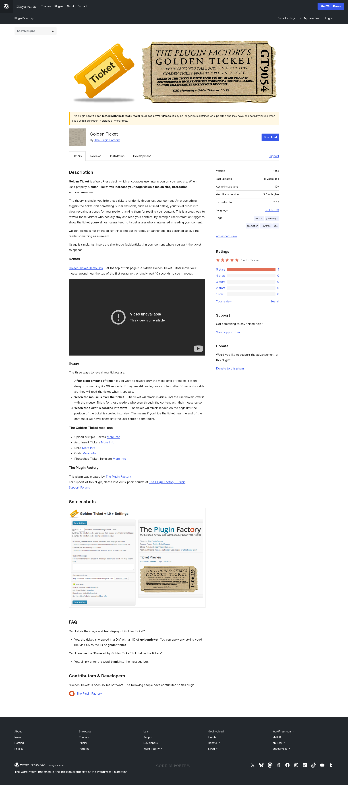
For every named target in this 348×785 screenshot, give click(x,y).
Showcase (85, 731)
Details (77, 156)
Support (274, 156)
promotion (252, 226)
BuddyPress (281, 748)
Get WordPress (331, 6)
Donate (214, 742)
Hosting (19, 742)
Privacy (18, 748)
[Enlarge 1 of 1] (200, 513)
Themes (84, 737)
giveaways (272, 218)
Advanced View (226, 236)
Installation (117, 156)
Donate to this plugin (230, 368)
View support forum (229, 332)
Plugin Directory (24, 18)
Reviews (96, 156)
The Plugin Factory (107, 140)
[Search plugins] (53, 31)
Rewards (266, 226)
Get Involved (216, 731)
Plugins (83, 742)
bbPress (279, 742)
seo (276, 226)
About (18, 731)
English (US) (272, 210)
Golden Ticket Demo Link (86, 268)
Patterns (84, 748)
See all (274, 301)
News (17, 737)
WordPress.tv (153, 748)
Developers (151, 742)
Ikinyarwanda (56, 765)
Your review (224, 301)
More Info (113, 437)
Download (270, 137)
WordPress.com (284, 731)
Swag (213, 748)
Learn (147, 731)
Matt (277, 737)
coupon (259, 218)
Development (142, 156)
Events (212, 737)
